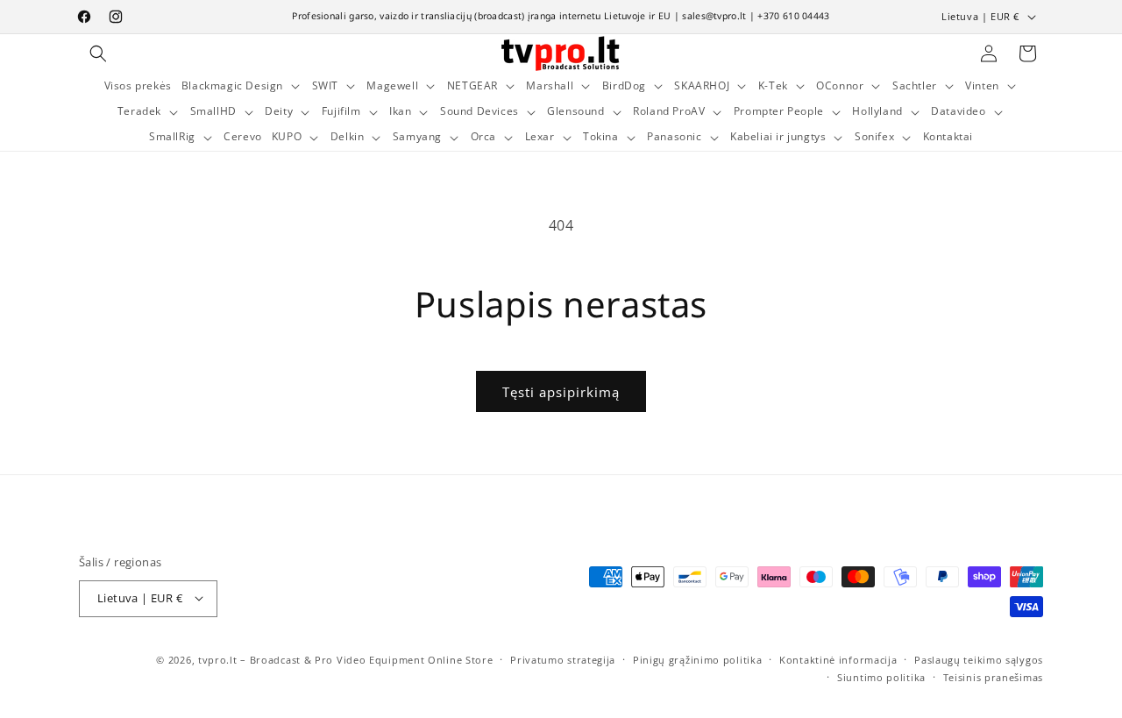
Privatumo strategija (562, 658)
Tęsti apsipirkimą (561, 392)
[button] (98, 53)
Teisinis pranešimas (993, 676)
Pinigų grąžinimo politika (698, 658)
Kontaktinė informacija (838, 658)
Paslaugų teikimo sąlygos (978, 658)
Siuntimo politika (881, 676)
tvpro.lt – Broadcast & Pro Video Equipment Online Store (346, 658)
